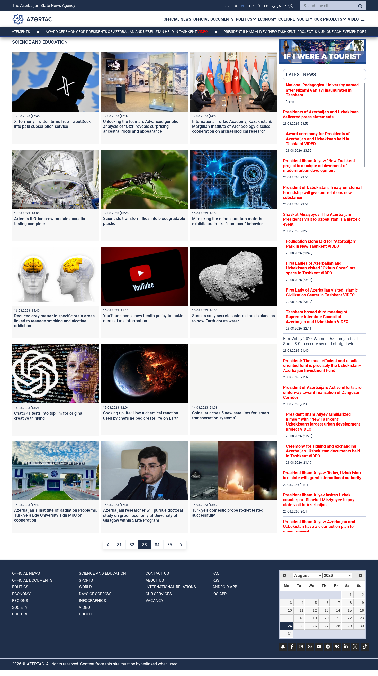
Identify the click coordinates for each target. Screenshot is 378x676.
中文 (289, 5)
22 (350, 618)
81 (119, 544)
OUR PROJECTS (328, 19)
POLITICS (244, 19)
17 (290, 618)
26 (315, 626)
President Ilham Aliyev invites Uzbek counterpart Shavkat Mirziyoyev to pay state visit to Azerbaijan (318, 499)
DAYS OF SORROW (95, 594)
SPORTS (86, 580)
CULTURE (286, 19)
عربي (276, 5)
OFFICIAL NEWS (177, 19)
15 (350, 610)
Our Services (159, 594)
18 (301, 618)
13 (327, 610)
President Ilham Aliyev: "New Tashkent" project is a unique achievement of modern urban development (319, 165)
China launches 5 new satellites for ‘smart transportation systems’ (230, 415)
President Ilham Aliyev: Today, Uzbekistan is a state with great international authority (322, 475)
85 (169, 544)
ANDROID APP (224, 587)
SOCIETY (304, 19)
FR (258, 5)
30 (362, 626)
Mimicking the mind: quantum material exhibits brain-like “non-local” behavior (227, 221)
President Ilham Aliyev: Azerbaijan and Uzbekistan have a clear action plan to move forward (319, 526)
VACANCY (154, 600)
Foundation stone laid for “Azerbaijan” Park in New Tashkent (321, 244)
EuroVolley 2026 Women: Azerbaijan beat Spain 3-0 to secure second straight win (320, 341)
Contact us (157, 573)
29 (350, 626)
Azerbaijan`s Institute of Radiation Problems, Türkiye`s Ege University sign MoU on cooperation (55, 515)
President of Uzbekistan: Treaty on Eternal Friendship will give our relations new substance (322, 192)
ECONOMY (267, 19)
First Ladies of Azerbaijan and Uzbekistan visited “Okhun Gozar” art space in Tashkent (320, 268)
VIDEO (353, 19)
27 (327, 626)
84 (157, 544)
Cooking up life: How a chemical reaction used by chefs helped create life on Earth (141, 415)
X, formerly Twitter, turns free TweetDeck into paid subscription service (52, 124)
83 (144, 544)
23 (362, 618)
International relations (171, 587)
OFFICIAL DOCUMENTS (213, 19)
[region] (324, 307)
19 (315, 618)
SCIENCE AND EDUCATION (102, 573)
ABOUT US (155, 580)
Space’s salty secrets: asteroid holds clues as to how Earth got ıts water (233, 318)
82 (132, 544)
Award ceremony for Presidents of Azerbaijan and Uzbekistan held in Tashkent (95, 32)
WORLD (85, 587)
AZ (227, 5)
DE (251, 5)
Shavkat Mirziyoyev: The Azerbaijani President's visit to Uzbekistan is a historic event (322, 219)
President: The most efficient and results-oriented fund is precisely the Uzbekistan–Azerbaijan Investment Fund (322, 365)
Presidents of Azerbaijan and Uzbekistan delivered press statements (321, 114)
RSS (215, 580)
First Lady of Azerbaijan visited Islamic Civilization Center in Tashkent (322, 292)
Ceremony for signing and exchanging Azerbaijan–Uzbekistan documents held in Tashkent (323, 451)
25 (301, 626)
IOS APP (219, 594)
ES (266, 5)
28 (338, 626)
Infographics (92, 600)
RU (235, 5)
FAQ (215, 573)
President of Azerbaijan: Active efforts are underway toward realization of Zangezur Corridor (322, 392)
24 (290, 626)
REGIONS (20, 600)
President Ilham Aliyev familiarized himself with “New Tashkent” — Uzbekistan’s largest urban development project (323, 422)
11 (301, 610)
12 (315, 610)
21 (338, 618)
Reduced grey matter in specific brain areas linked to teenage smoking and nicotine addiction (54, 321)
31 (290, 634)
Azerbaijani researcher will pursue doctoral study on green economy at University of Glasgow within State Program (143, 515)
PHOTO (85, 614)
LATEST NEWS (301, 74)
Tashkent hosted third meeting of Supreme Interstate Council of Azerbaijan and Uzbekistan (317, 317)
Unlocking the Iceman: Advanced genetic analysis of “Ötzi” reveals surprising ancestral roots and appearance (140, 126)
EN (243, 5)
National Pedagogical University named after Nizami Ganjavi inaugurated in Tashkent (322, 90)
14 (338, 610)
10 (290, 610)
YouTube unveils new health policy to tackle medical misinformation (143, 318)
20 (327, 618)
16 (362, 610)
